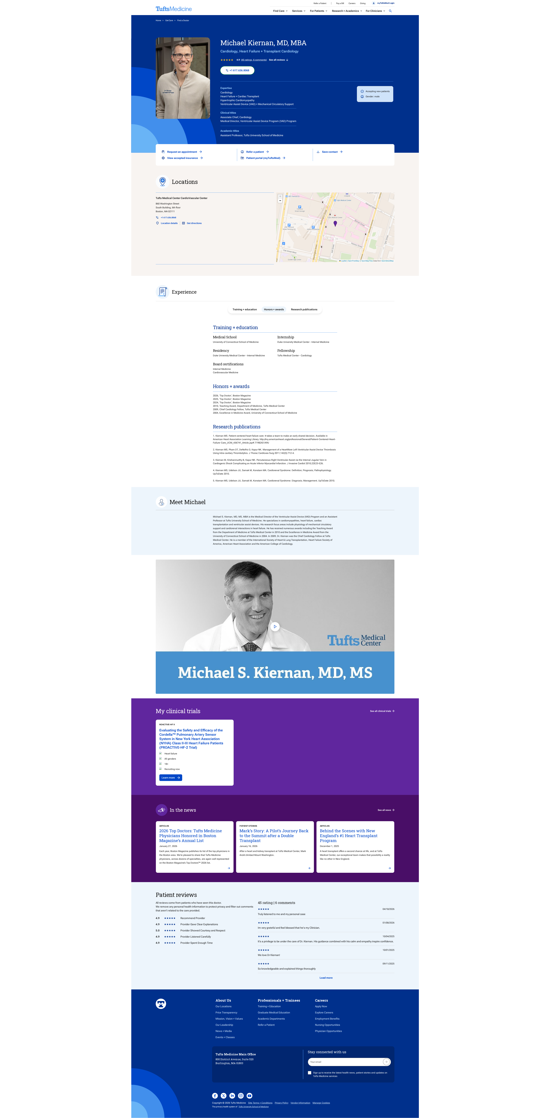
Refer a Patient (320, 3)
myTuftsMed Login (385, 3)
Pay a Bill (340, 3)
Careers (352, 3)
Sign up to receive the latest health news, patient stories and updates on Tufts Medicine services (350, 1074)
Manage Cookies (321, 1102)
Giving (363, 3)
